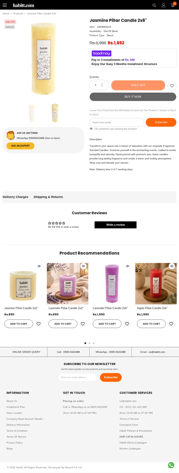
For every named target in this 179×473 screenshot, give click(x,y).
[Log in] (164, 5)
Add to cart (18, 324)
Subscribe (161, 122)
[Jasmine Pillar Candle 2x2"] (23, 283)
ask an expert (20, 146)
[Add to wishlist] (172, 85)
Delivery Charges (15, 197)
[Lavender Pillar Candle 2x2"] (67, 283)
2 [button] (89, 343)
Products (18, 13)
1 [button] (85, 343)
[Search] (154, 5)
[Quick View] (39, 266)
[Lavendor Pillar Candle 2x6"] (112, 283)
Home (6, 13)
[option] (43, 58)
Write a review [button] (115, 224)
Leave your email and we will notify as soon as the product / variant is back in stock (133, 112)
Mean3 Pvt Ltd (73, 467)
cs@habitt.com (157, 352)
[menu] (5, 5)
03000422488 (37, 138)
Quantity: (94, 76)
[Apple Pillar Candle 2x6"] (156, 283)
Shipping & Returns (48, 197)
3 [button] (94, 343)
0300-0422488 (71, 352)
